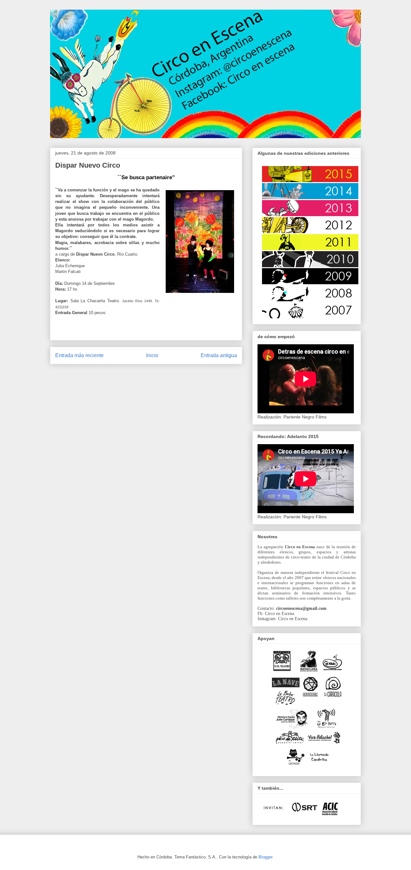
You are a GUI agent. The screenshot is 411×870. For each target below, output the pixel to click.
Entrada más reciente (79, 355)
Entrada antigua (219, 355)
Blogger (265, 857)
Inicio (152, 355)
